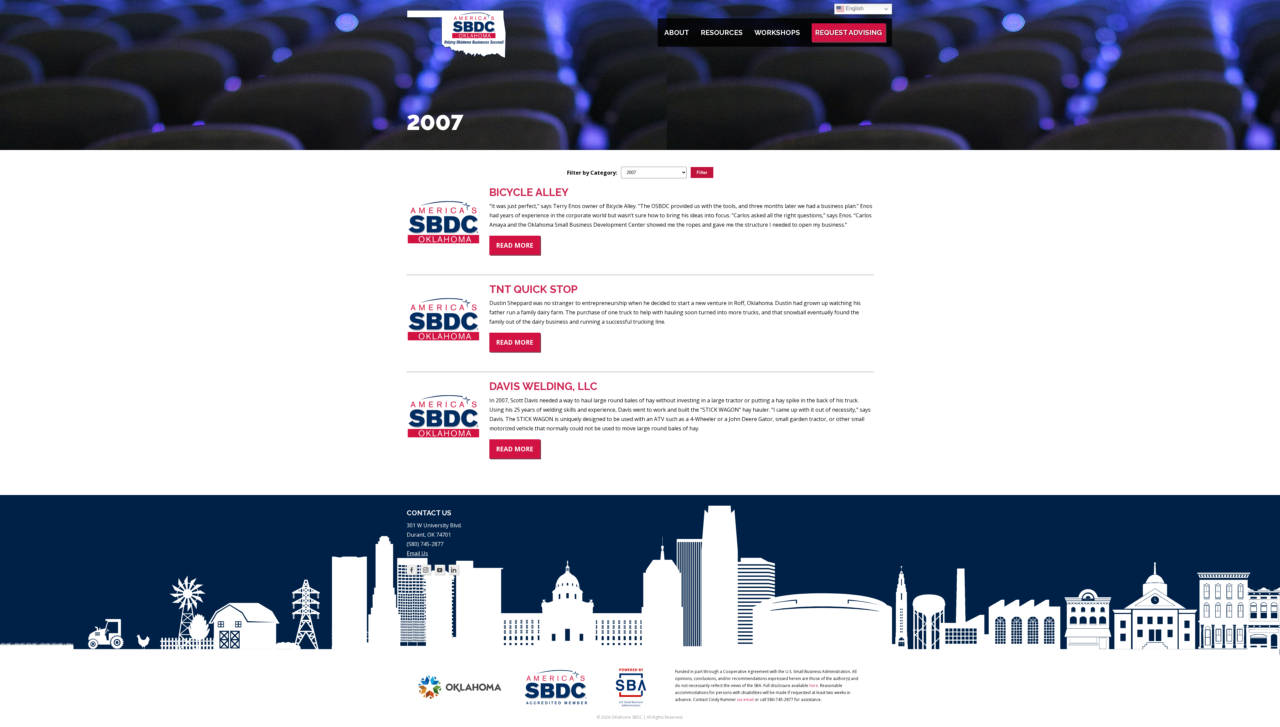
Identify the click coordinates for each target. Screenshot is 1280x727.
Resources (722, 32)
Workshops (777, 32)
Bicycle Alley (529, 192)
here (813, 685)
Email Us (417, 553)
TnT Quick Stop (533, 289)
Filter (702, 172)
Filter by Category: (592, 172)
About (676, 32)
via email (745, 699)
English (854, 8)
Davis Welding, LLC (543, 386)
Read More (514, 245)
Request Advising (848, 32)
